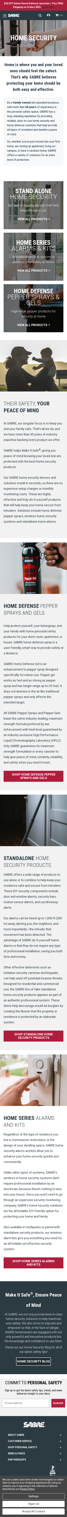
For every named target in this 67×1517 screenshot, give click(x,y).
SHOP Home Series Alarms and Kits (33, 1262)
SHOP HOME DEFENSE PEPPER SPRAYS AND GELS (33, 776)
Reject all (33, 1503)
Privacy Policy (27, 1489)
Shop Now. (48, 7)
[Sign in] (48, 15)
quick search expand (40, 15)
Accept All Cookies (33, 1511)
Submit (58, 1403)
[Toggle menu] (4, 15)
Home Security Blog (33, 1361)
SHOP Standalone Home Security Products (33, 1035)
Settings (34, 1496)
